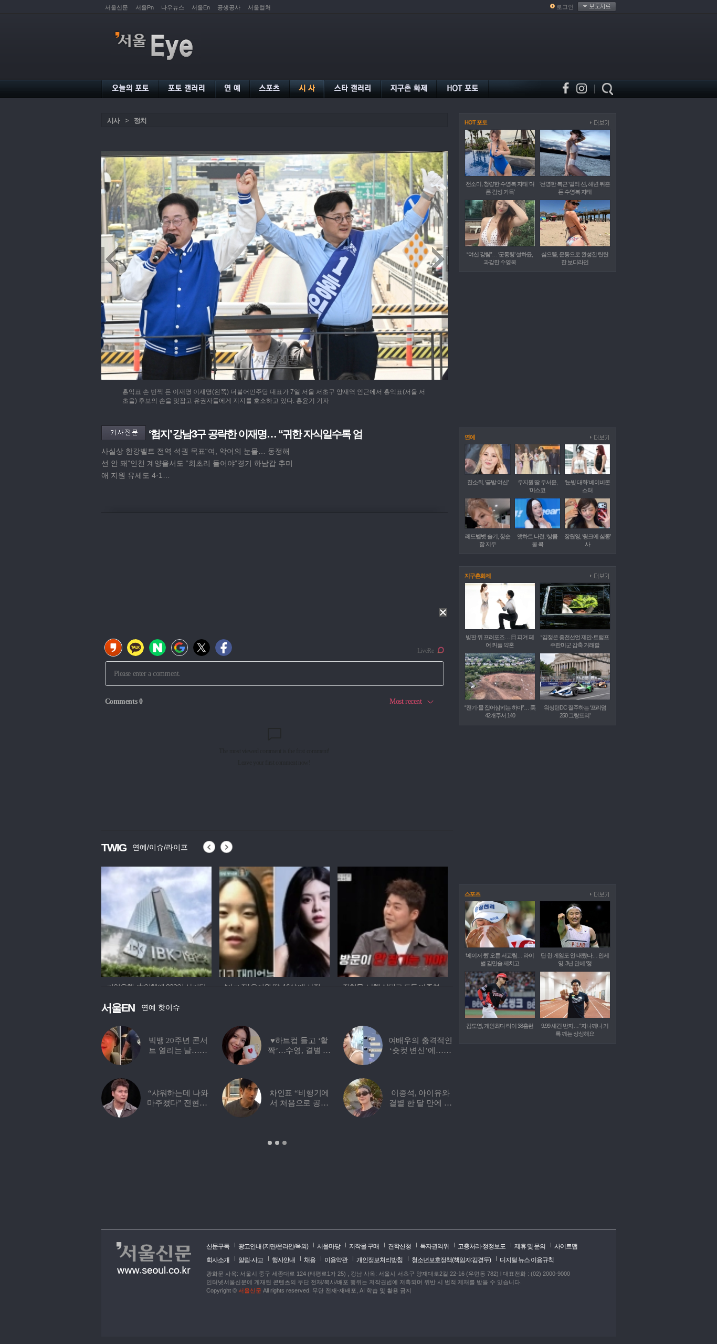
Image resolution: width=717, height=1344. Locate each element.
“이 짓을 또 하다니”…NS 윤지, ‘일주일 (299, 1050)
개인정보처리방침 (379, 1260)
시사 (113, 120)
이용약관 (335, 1260)
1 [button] (270, 1143)
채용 (309, 1260)
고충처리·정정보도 (481, 1246)
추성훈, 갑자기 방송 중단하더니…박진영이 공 (420, 1103)
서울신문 (116, 7)
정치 (140, 120)
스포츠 (472, 894)
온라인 (285, 1246)
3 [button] (284, 1143)
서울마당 (328, 1246)
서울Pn (144, 7)
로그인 (565, 7)
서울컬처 (259, 7)
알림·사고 (250, 1260)
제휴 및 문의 (529, 1246)
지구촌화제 (478, 575)
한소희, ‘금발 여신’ (487, 482)
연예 (470, 437)
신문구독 (217, 1246)
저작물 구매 (364, 1246)
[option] (156, 920)
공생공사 (228, 7)
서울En (201, 7)
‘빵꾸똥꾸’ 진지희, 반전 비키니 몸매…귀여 (177, 1050)
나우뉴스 (172, 7)
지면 (270, 1246)
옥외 (301, 1246)
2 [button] (277, 1143)
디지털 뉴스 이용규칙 (527, 1260)
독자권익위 (434, 1246)
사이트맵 (565, 1246)
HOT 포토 (476, 122)
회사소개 (217, 1260)
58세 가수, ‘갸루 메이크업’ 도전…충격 (178, 1103)
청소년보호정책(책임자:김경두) (451, 1260)
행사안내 (283, 1260)
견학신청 (399, 1246)
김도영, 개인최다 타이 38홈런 (499, 1026)
